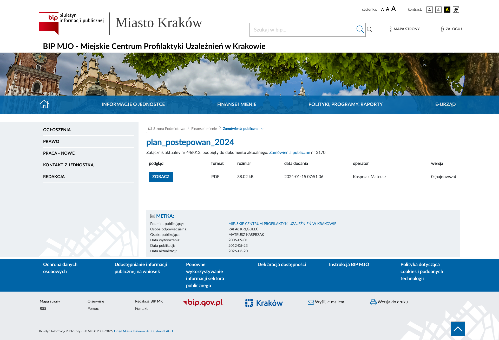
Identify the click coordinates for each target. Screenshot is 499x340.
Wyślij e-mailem (329, 302)
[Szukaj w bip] (360, 30)
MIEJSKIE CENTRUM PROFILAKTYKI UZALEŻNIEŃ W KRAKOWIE (282, 224)
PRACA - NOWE (59, 153)
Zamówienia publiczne (240, 129)
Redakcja (54, 177)
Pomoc (93, 309)
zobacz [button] (162, 176)
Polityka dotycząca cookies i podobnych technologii (421, 271)
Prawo (51, 142)
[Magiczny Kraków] (272, 306)
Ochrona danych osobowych (60, 268)
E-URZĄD (445, 104)
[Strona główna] (46, 105)
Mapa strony (50, 301)
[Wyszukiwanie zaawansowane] (369, 29)
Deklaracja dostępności (282, 264)
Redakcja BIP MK (149, 301)
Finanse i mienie (236, 104)
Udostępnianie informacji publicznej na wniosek (141, 268)
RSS (43, 309)
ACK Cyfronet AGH (159, 331)
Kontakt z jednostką (68, 165)
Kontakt (141, 309)
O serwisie (96, 301)
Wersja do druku (392, 302)
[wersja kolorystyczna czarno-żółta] (447, 10)
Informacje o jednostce (133, 104)
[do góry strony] (458, 329)
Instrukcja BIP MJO (349, 264)
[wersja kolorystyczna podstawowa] (430, 10)
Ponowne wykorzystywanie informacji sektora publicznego (205, 275)
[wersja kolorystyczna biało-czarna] (438, 10)
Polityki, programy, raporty (345, 104)
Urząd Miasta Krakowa (129, 331)
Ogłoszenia (57, 130)
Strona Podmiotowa (169, 129)
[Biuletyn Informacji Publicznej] (209, 306)
